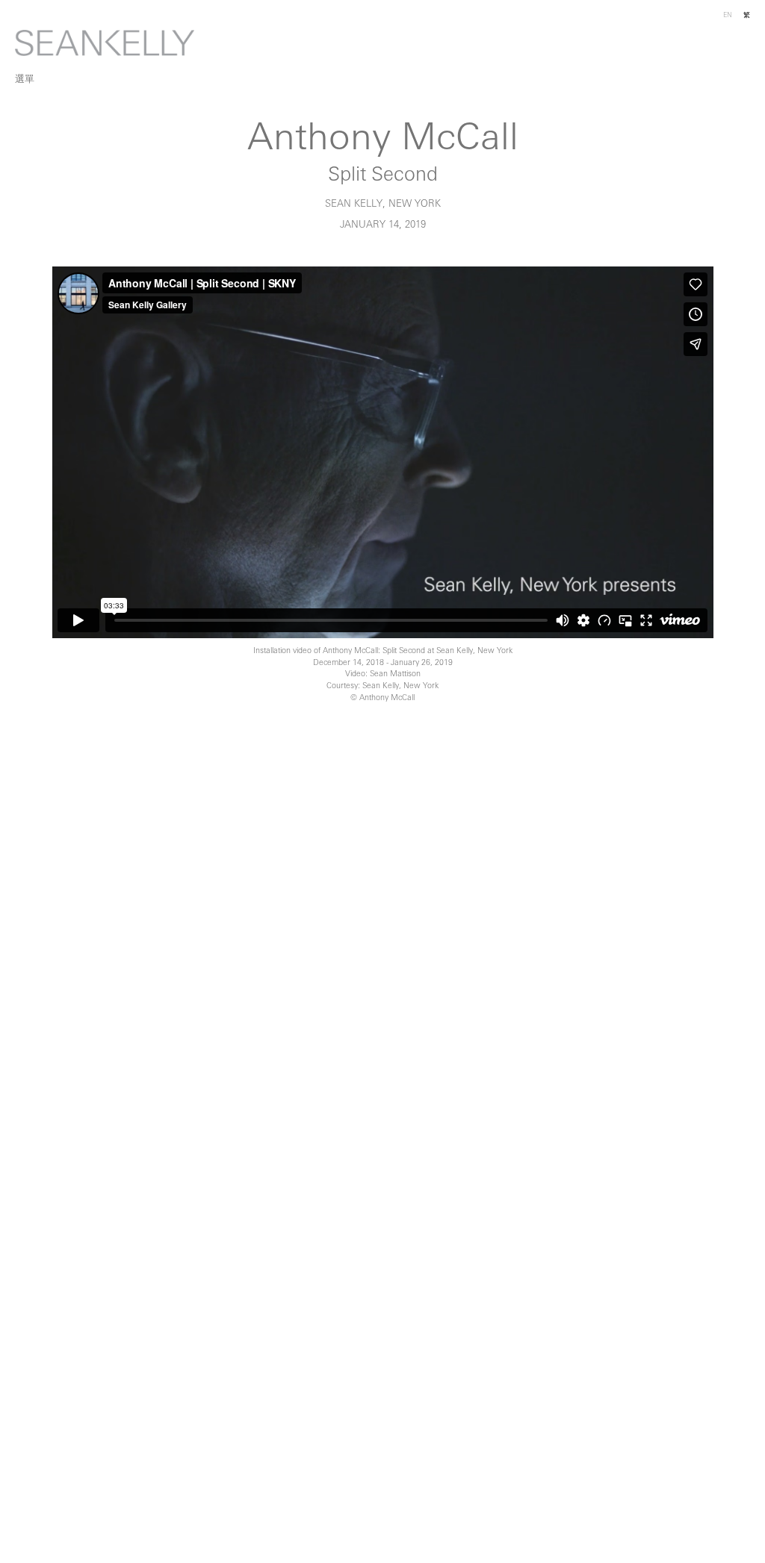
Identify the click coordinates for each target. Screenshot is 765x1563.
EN (727, 15)
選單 (24, 79)
